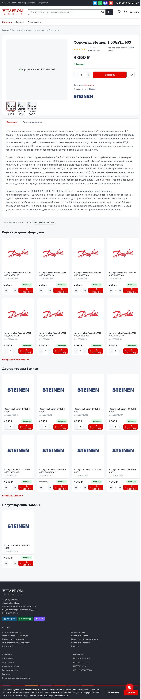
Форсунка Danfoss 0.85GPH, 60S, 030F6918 (52, 273)
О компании (7, 658)
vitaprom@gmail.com (11, 603)
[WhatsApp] (100, 3)
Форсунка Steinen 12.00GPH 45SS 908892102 (52, 470)
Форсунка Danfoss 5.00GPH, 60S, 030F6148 (87, 273)
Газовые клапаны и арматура (15, 636)
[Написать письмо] (111, 3)
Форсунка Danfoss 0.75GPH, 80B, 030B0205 (17, 273)
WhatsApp (26, 619)
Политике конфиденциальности (53, 695)
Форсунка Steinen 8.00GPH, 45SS (17, 546)
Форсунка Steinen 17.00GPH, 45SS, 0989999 (17, 470)
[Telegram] (95, 3)
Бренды (20, 22)
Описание (11, 122)
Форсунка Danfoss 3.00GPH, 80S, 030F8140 (122, 334)
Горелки (75, 646)
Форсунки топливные (44, 222)
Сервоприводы (78, 632)
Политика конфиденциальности (16, 678)
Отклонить (113, 692)
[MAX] (105, 3)
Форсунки (89, 85)
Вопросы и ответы (10, 670)
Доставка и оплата (32, 122)
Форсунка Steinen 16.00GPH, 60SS (122, 470)
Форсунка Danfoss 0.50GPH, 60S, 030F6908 (52, 334)
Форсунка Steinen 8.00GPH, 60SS (17, 410)
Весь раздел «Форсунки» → (15, 359)
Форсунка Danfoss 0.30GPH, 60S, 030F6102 (87, 334)
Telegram (11, 619)
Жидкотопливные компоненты (16, 643)
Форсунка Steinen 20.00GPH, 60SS (88, 470)
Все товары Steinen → (12, 496)
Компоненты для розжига (13, 639)
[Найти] (109, 12)
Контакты (6, 674)
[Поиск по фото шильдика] (102, 12)
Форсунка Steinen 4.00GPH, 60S (87, 410)
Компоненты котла (79, 636)
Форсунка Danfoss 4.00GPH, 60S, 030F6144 (122, 273)
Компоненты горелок (80, 643)
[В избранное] (131, 75)
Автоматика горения (11, 632)
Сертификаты (8, 662)
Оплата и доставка (10, 666)
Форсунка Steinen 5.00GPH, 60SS (52, 410)
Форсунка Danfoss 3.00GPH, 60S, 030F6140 (17, 334)
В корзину (110, 74)
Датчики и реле (9, 646)
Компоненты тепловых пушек (84, 639)
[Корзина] (125, 12)
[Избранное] (119, 12)
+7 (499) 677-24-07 (127, 2)
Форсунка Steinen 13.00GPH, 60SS (122, 410)
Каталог (6, 22)
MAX (41, 619)
